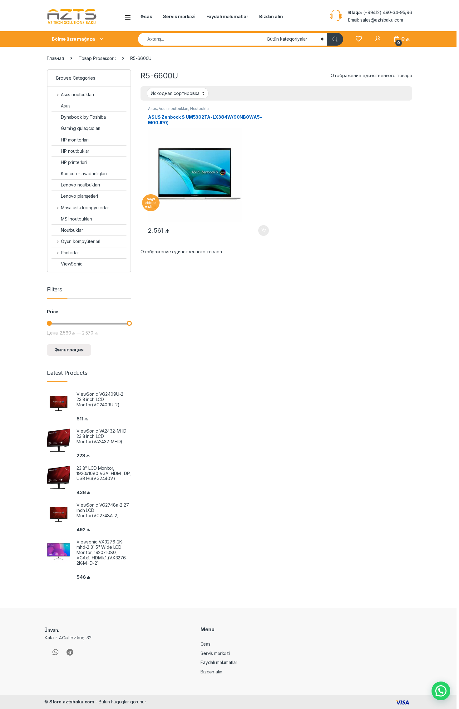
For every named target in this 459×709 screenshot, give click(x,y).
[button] (441, 691)
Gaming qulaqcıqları (80, 128)
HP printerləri (74, 162)
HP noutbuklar (75, 151)
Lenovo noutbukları (80, 184)
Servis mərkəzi (179, 16)
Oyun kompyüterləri (80, 241)
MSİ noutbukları (76, 218)
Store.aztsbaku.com (71, 701)
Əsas (146, 16)
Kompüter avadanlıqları (84, 173)
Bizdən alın (271, 16)
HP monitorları (75, 139)
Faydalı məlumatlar (227, 16)
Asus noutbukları (173, 108)
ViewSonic (71, 263)
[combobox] (201, 39)
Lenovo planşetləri (79, 196)
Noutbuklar (200, 108)
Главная (55, 58)
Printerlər (70, 252)
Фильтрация (69, 349)
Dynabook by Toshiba (83, 117)
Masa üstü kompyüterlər (85, 207)
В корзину (260, 230)
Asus (152, 108)
